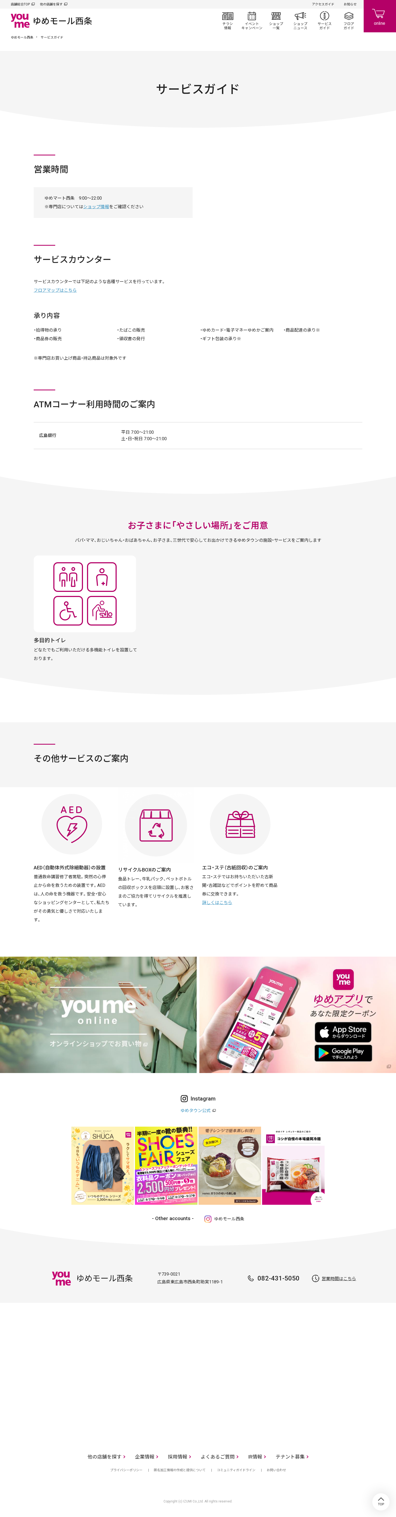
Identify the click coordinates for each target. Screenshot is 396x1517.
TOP (381, 1502)
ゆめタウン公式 (195, 1110)
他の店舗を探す (51, 4)
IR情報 (255, 1457)
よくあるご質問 (218, 1457)
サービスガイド (324, 20)
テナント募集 (290, 1457)
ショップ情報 (96, 206)
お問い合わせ (276, 1470)
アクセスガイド (323, 4)
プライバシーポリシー (126, 1470)
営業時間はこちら (339, 1278)
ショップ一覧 (276, 20)
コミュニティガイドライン (236, 1470)
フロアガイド (349, 20)
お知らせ (350, 4)
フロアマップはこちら (55, 290)
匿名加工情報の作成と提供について (180, 1470)
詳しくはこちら (217, 902)
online (380, 16)
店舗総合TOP (20, 4)
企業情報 (144, 1457)
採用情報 (177, 1457)
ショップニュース (300, 20)
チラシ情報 (228, 20)
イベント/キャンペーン (252, 20)
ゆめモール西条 (22, 37)
